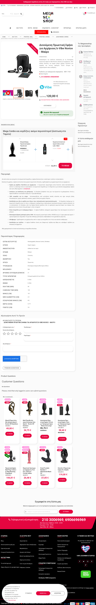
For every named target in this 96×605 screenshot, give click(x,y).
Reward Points (61, 571)
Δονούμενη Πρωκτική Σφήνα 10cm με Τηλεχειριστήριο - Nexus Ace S (64, 423)
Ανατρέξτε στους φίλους (7, 124)
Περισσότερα (12, 600)
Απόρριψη (57, 593)
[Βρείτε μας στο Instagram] (87, 561)
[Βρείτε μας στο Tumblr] (91, 561)
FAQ (77, 7)
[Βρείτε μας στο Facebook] (79, 561)
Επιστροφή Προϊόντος (45, 554)
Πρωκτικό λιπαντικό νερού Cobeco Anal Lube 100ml (59, 144)
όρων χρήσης (90, 588)
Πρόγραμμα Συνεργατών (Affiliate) (45, 549)
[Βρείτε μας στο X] (83, 561)
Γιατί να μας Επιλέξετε (26, 563)
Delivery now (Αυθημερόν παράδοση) (64, 559)
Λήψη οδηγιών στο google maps (10, 567)
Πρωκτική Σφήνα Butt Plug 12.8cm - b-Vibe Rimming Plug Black (11, 470)
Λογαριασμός (42, 541)
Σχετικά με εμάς (5, 548)
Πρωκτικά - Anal (28, 36)
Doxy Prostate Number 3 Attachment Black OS (45, 470)
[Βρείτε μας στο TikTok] (85, 565)
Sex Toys (14, 36)
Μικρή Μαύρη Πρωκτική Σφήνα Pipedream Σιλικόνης (25, 144)
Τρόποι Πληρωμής (62, 550)
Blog (2, 541)
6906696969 (20, 5)
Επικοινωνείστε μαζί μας (8, 544)
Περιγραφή (5, 174)
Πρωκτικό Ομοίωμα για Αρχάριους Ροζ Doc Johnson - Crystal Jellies (29, 470)
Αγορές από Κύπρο (25, 552)
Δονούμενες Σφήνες (62, 36)
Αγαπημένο (60, 7)
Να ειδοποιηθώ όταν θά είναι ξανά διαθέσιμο (55, 100)
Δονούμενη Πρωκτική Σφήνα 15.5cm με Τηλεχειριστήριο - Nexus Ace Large (46, 423)
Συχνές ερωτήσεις (62, 563)
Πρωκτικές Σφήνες (44, 36)
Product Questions (8, 376)
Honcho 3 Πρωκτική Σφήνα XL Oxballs (64, 469)
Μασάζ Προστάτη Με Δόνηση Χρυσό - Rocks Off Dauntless (11, 422)
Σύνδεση (92, 7)
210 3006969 (12, 5)
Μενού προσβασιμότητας (27, 556)
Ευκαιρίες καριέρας (44, 574)
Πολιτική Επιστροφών (63, 541)
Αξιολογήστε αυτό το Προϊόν (13, 316)
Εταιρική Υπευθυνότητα (7, 552)
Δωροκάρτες (23, 541)
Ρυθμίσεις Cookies (25, 567)
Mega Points (42, 558)
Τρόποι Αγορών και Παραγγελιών (62, 545)
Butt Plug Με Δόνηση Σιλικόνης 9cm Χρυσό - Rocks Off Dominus (29, 423)
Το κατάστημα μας (6, 563)
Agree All (43, 593)
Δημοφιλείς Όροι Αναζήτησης (28, 544)
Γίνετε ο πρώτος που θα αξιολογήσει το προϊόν (16, 99)
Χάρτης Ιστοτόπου (25, 560)
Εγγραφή (83, 7)
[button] (8, 93)
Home (4, 36)
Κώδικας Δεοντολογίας (64, 567)
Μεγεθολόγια (23, 548)
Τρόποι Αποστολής (62, 554)
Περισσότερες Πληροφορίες (12, 236)
